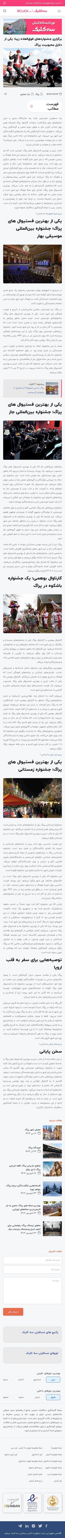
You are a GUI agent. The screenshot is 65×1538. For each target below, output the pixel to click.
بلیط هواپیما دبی (54, 1474)
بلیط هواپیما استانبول (52, 1461)
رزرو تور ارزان (56, 754)
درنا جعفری (25, 94)
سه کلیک (15, 1533)
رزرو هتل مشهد (35, 1467)
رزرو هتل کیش (35, 1480)
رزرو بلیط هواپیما (54, 213)
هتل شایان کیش (35, 1474)
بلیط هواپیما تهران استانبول (30, 1461)
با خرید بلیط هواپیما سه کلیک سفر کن (44, 3)
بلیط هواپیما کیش (54, 1454)
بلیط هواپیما (56, 1448)
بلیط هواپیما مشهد (53, 1467)
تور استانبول (37, 1454)
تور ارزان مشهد (10, 1454)
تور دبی (14, 1448)
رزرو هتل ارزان (55, 1044)
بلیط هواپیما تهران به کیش (30, 1448)
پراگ (37, 94)
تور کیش (58, 1480)
